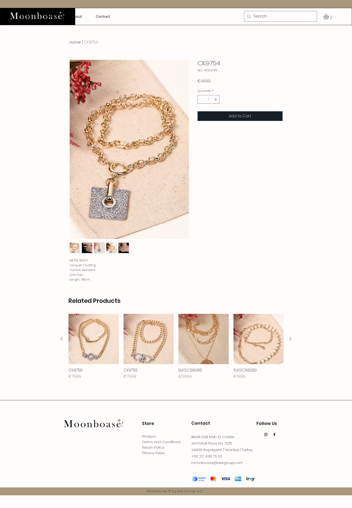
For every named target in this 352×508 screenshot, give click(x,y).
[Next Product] (290, 339)
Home (75, 42)
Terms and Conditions (161, 441)
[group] (176, 347)
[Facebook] (274, 434)
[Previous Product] (61, 339)
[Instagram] (266, 434)
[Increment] (216, 99)
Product (149, 436)
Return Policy (153, 447)
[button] (329, 16)
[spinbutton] (208, 99)
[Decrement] (201, 99)
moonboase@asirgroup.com (217, 462)
